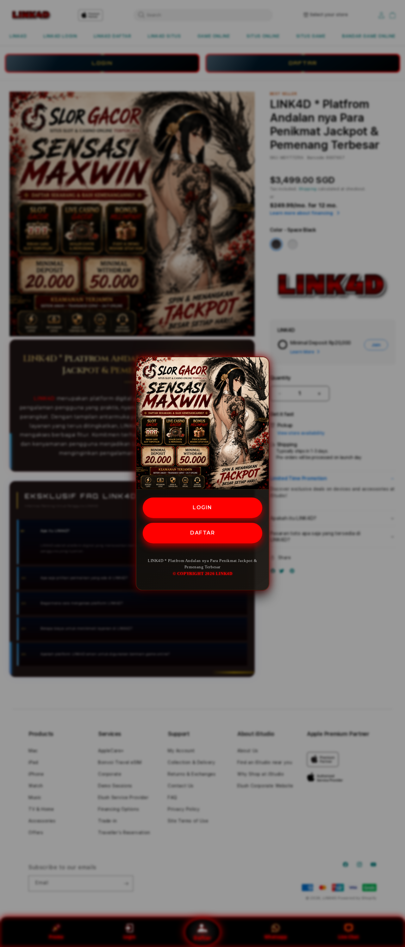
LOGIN (202, 507)
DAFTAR (202, 533)
